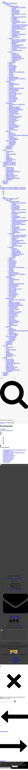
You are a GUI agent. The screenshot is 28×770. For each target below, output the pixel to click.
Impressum (15, 661)
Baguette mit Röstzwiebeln (16, 109)
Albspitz (14, 8)
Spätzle (8, 156)
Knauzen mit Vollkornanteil (19, 47)
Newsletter (15, 658)
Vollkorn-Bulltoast (13, 139)
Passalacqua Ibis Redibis (12, 178)
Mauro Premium (10, 174)
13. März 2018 (8, 430)
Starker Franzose (13, 127)
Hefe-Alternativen (10, 140)
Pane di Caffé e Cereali (15, 93)
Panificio (8, 81)
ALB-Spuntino (15, 10)
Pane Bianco (12, 92)
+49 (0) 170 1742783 (16, 589)
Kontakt (5, 183)
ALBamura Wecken (14, 84)
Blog (4, 1)
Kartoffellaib (15, 18)
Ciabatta (11, 85)
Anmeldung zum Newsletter (14, 578)
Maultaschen (9, 158)
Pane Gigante (12, 94)
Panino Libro (12, 96)
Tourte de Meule (13, 129)
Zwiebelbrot (12, 80)
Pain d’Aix (11, 123)
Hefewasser (12, 143)
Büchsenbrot (15, 42)
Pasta (7, 155)
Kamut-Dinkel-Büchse (18, 45)
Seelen (14, 30)
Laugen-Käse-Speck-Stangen (20, 24)
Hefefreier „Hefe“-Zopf (18, 58)
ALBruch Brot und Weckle (19, 7)
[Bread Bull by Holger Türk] (9, 163)
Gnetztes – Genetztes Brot (19, 16)
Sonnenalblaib (16, 31)
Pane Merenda (13, 97)
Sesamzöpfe (12, 69)
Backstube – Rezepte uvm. (10, 3)
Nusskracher (12, 65)
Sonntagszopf (15, 60)
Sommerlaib (12, 70)
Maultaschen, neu (10, 159)
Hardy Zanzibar (10, 170)
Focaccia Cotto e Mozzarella (16, 88)
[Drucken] (0, 446)
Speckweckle (15, 33)
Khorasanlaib (15, 46)
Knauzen (14, 19)
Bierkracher (12, 62)
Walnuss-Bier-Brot (14, 77)
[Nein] (11, 768)
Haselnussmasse (16, 57)
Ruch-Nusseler (13, 66)
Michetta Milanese (14, 89)
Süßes (10, 52)
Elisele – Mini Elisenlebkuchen (16, 55)
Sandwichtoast (13, 138)
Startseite (2, 422)
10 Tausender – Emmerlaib (19, 39)
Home (15, 657)
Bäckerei (8, 4)
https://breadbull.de (16, 617)
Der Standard (15, 12)
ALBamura (12, 82)
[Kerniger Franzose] (8, 458)
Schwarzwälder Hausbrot (18, 28)
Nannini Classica (10, 177)
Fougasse (11, 115)
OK (13, 766)
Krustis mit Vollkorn (17, 50)
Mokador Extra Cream (12, 175)
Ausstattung (9, 147)
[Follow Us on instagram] (14, 621)
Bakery (8, 131)
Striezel (14, 61)
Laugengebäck (16, 20)
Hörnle (11, 64)
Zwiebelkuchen (16, 37)
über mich (5, 181)
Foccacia (11, 86)
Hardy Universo (10, 168)
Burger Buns (12, 134)
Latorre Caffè (9, 172)
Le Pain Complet (13, 120)
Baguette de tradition (14, 107)
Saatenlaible (12, 68)
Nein (16, 766)
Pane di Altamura (13, 90)
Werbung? (6, 182)
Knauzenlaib (6, 462)
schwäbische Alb (13, 6)
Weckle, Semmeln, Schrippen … (17, 78)
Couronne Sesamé (14, 113)
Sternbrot (11, 74)
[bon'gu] (14, 640)
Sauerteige (12, 144)
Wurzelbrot (15, 35)
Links (15, 662)
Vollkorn (11, 38)
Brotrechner (9, 148)
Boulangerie (9, 103)
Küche (4, 150)
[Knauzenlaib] (7, 460)
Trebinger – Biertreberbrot (19, 34)
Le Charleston (12, 119)
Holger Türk (18, 625)
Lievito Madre (12, 142)
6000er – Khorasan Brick (18, 41)
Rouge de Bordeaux (14, 125)
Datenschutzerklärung (15, 659)
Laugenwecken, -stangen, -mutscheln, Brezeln (19, 27)
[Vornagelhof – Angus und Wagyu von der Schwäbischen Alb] (15, 451)
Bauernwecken (16, 11)
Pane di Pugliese (13, 98)
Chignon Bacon (13, 112)
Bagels (11, 132)
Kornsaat (14, 49)
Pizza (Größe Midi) (11, 154)
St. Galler (11, 76)
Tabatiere (11, 128)
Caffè (4, 166)
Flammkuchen (10, 151)
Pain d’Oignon (13, 124)
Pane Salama (12, 100)
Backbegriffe (9, 146)
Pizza (7, 152)
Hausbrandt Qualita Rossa (13, 171)
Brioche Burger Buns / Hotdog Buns (18, 135)
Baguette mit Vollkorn (14, 108)
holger (4, 429)
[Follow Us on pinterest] (17, 621)
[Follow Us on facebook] (10, 621)
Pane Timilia (12, 101)
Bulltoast (11, 136)
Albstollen (14, 53)
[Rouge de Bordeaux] (9, 455)
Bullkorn (14, 43)
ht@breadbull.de (15, 616)
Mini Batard (12, 121)
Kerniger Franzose (14, 117)
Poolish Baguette (13, 111)
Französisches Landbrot (15, 116)
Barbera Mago (10, 167)
